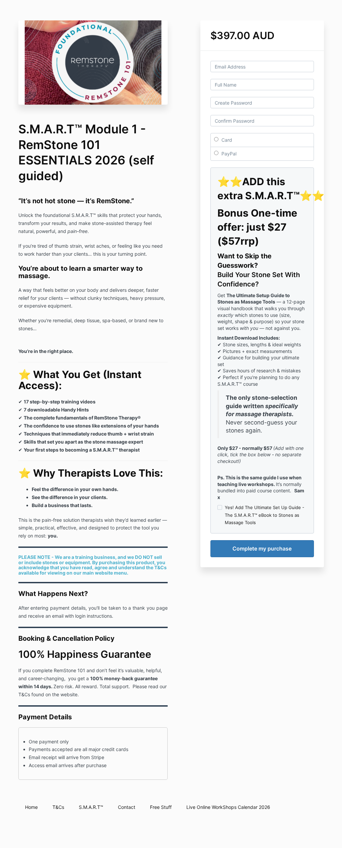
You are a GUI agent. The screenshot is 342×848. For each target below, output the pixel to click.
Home (31, 807)
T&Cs (58, 807)
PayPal (228, 153)
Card (226, 140)
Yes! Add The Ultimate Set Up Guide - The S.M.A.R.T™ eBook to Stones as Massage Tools (264, 515)
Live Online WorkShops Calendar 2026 (228, 807)
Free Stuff (161, 807)
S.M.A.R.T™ (91, 807)
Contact (126, 807)
